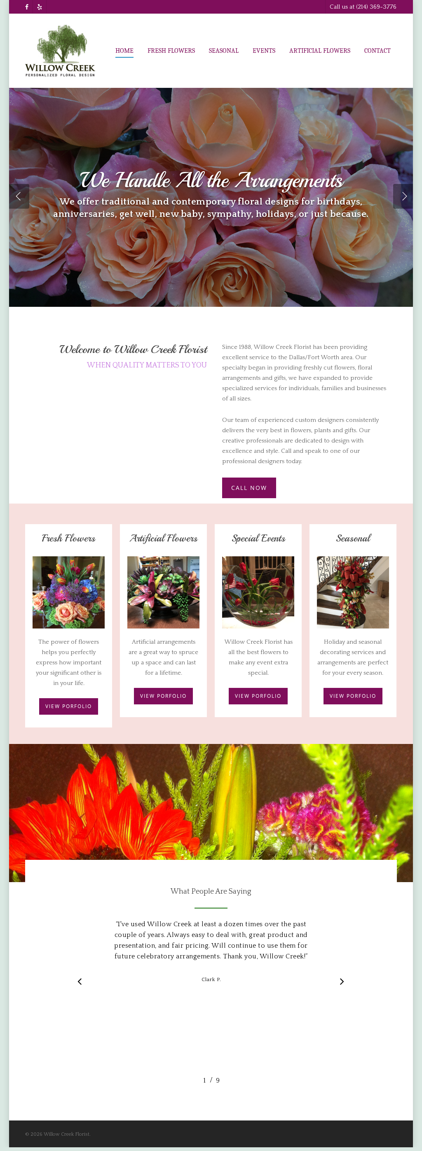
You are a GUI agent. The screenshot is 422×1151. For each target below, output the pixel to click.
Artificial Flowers (319, 50)
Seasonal (224, 50)
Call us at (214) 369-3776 (363, 6)
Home (124, 50)
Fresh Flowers (171, 50)
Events (264, 50)
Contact (377, 50)
